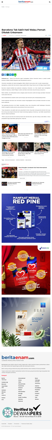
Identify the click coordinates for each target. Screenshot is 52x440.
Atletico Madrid (20, 160)
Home (3, 6)
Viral (36, 397)
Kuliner (20, 389)
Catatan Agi (5, 382)
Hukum (3, 397)
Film (3, 393)
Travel (36, 395)
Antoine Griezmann (10, 160)
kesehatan (21, 385)
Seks (3, 387)
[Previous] (25, 190)
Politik (36, 391)
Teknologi (4, 379)
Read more (22, 178)
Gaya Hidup (4, 386)
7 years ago (26, 169)
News (36, 378)
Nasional (20, 401)
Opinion (37, 385)
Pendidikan (38, 387)
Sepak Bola (23, 35)
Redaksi (10, 423)
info (3, 399)
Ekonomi (4, 384)
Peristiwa (37, 389)
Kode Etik (4, 423)
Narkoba (20, 399)
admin (4, 35)
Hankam (4, 390)
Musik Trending (22, 397)
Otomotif (37, 381)
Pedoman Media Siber (26, 423)
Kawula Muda (21, 384)
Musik (19, 395)
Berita (3, 378)
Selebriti (4, 395)
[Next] (27, 190)
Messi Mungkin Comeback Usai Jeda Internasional (33, 167)
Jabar (19, 382)
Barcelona (28, 160)
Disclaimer (16, 423)
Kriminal (20, 387)
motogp (20, 393)
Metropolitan (21, 391)
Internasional (21, 378)
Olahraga (7, 6)
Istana (20, 380)
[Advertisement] (26, 17)
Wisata (37, 399)
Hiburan (4, 392)
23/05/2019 (11, 35)
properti (37, 393)
